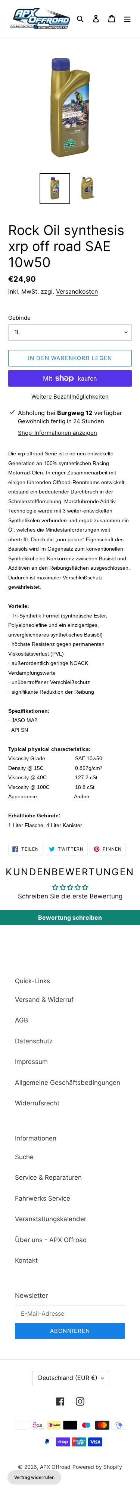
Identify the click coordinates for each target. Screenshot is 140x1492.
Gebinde (19, 317)
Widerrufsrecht (37, 1103)
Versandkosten (77, 291)
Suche (24, 1157)
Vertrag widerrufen (34, 1477)
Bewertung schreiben (70, 917)
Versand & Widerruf (44, 999)
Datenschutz (34, 1041)
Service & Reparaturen (48, 1177)
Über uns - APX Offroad (51, 1240)
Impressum (31, 1061)
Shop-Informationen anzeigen (57, 432)
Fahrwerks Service (42, 1198)
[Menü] (127, 18)
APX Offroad (55, 1467)
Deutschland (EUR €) (67, 1377)
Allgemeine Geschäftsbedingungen (67, 1082)
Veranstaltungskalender (50, 1219)
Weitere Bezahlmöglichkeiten (70, 396)
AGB (21, 1020)
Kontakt (26, 1260)
